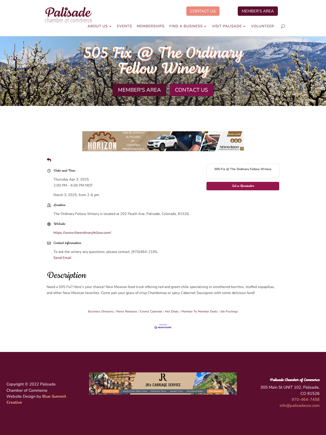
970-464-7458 (306, 399)
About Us (98, 27)
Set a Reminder (243, 186)
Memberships (151, 27)
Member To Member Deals (199, 311)
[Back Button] (49, 160)
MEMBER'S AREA (258, 11)
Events (124, 27)
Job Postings (229, 311)
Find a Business (186, 27)
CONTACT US (203, 11)
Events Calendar (151, 311)
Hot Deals (172, 311)
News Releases (126, 311)
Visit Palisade (227, 27)
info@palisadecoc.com (300, 405)
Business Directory (101, 311)
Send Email (62, 257)
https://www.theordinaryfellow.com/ (82, 232)
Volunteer (262, 27)
